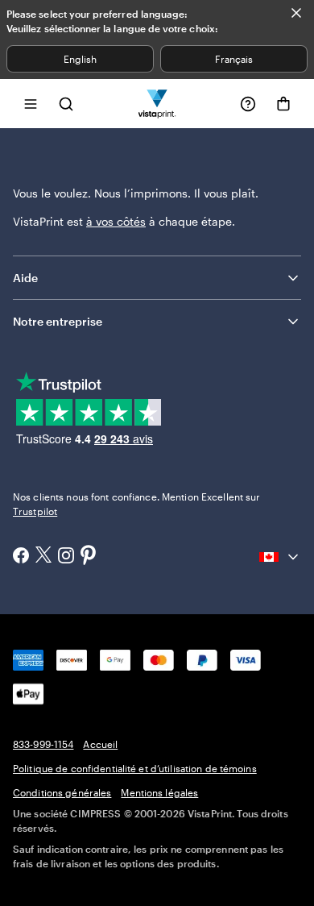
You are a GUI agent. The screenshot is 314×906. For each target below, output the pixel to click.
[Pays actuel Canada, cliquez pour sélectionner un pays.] (280, 557)
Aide (25, 278)
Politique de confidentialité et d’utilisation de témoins (135, 768)
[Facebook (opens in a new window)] (21, 557)
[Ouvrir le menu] (30, 103)
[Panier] (283, 104)
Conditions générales (62, 792)
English (80, 58)
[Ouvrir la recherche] (66, 103)
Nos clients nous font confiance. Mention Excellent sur (136, 504)
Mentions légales (159, 792)
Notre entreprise (57, 321)
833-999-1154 (43, 744)
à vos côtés (116, 221)
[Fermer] (296, 13)
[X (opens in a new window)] (43, 557)
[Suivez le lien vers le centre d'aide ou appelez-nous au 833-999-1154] (248, 104)
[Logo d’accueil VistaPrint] (157, 103)
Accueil (100, 744)
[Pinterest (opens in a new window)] (89, 556)
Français (234, 58)
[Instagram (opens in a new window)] (66, 557)
